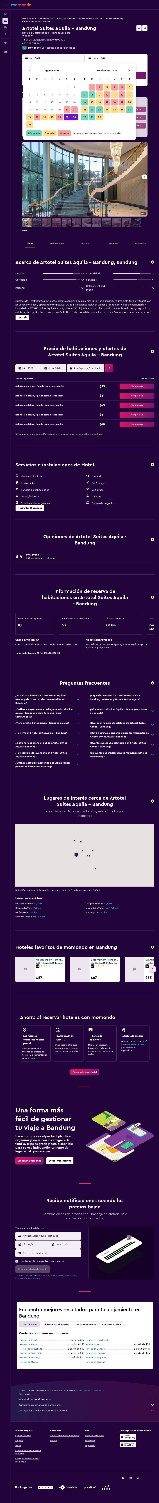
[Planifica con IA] (5, 34)
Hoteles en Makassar (96, 1353)
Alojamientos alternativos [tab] (57, 1324)
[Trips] (5, 43)
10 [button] (29, 102)
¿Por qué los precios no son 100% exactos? (42, 1410)
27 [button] (52, 117)
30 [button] (74, 117)
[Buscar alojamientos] (5, 21)
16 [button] (74, 102)
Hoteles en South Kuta (31, 1353)
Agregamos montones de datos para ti (40, 1405)
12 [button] (44, 102)
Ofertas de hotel (29, 18)
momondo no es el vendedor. (35, 1399)
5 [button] (44, 94)
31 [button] (30, 124)
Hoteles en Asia (46, 18)
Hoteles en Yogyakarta (31, 1349)
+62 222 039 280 (31, 43)
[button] (5, 4)
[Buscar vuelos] (5, 14)
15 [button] (67, 102)
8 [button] (67, 94)
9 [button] (74, 94)
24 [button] (29, 117)
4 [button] (37, 94)
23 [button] (74, 109)
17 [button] (30, 109)
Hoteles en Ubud (28, 1340)
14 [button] (59, 102)
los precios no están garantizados (90, 1390)
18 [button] (37, 109)
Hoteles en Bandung (114, 18)
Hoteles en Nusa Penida (97, 1340)
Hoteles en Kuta (93, 1344)
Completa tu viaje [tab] (111, 1324)
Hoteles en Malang (29, 1362)
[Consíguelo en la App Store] (128, 1444)
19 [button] (44, 109)
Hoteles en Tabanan (95, 1362)
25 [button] (37, 117)
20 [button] (52, 109)
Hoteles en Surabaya (30, 1358)
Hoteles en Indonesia (66, 18)
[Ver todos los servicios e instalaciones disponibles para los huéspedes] (152, 465)
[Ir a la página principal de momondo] (21, 4)
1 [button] (66, 87)
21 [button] (59, 109)
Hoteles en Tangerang (96, 1358)
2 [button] (74, 87)
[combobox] (51, 1236)
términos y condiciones (65, 1275)
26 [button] (44, 117)
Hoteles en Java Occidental (90, 18)
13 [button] (52, 102)
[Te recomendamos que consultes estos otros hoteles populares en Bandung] (152, 947)
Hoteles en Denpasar (96, 1349)
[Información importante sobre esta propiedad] (152, 597)
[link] (84, 1072)
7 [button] (59, 94)
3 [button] (29, 94)
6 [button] (52, 94)
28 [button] (59, 117)
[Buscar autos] (5, 27)
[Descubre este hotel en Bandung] (152, 262)
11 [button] (37, 102)
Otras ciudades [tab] (29, 1324)
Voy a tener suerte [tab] (86, 1324)
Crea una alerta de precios (134, 1044)
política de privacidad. (32, 1278)
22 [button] (67, 109)
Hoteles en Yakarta (29, 1344)
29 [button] (67, 117)
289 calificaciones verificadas (58, 48)
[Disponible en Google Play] (128, 1437)
